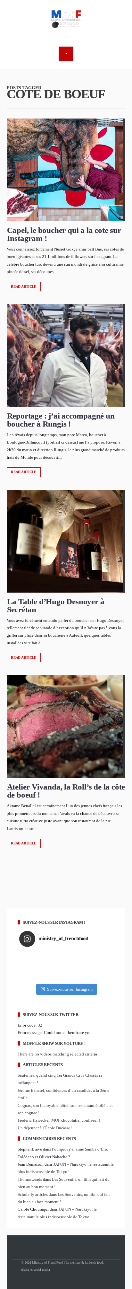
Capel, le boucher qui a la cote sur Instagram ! (64, 234)
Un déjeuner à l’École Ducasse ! (45, 1128)
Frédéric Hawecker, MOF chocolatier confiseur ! (59, 1120)
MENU (66, 54)
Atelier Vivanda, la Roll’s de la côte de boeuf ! (66, 790)
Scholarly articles (33, 1194)
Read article (23, 286)
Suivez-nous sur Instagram (70, 989)
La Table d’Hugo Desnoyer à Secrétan (55, 605)
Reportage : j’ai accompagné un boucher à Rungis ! (61, 419)
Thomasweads (30, 1179)
